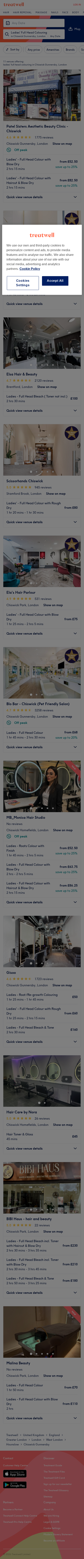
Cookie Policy (30, 268)
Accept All (55, 280)
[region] (42, 260)
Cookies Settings (22, 283)
